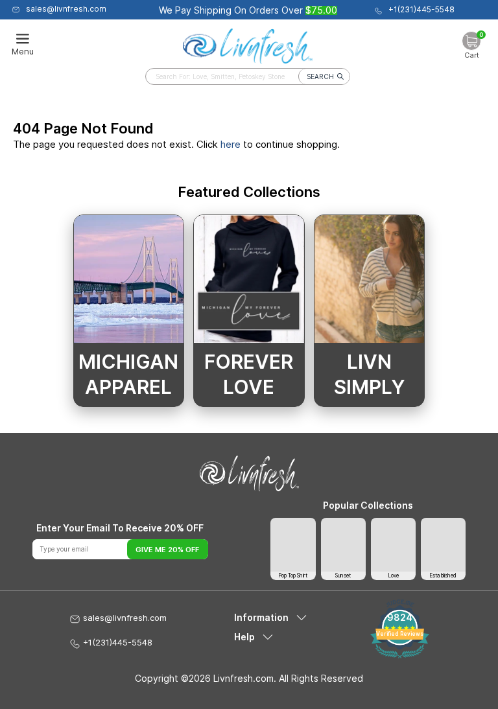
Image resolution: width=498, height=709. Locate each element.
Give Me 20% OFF (167, 549)
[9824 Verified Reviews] (399, 655)
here (230, 144)
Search (320, 76)
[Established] (443, 545)
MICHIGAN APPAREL (128, 374)
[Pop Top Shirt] (292, 545)
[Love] (393, 545)
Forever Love (248, 374)
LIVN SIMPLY (369, 374)
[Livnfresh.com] (248, 43)
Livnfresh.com (243, 678)
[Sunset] (343, 545)
